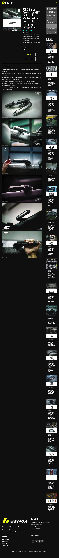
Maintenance (5, 541)
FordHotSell (28, 49)
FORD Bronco (31, 47)
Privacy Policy (44, 551)
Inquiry (29, 54)
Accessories (5, 543)
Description (8, 66)
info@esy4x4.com (35, 526)
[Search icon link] (52, 2)
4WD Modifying (5, 539)
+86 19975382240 (35, 528)
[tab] (23, 66)
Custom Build (5, 545)
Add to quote (29, 59)
